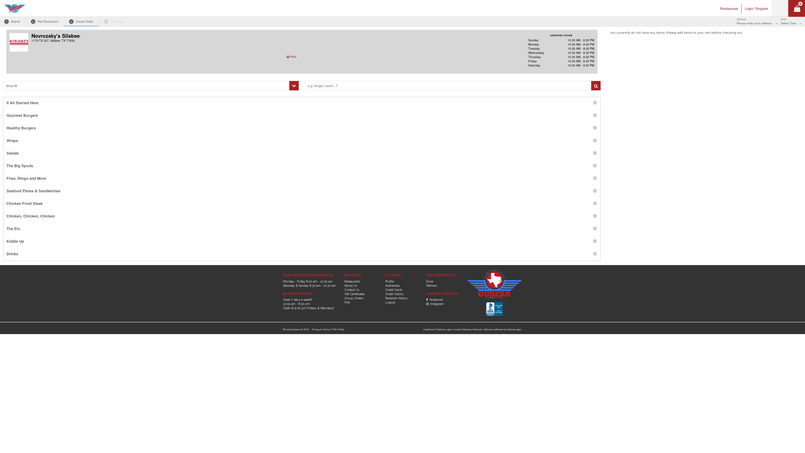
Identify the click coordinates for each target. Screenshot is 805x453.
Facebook (436, 299)
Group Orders (354, 298)
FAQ (347, 302)
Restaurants (352, 281)
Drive (429, 281)
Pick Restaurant (45, 21)
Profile (389, 281)
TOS (334, 329)
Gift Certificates (354, 294)
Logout (390, 302)
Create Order (82, 21)
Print (292, 57)
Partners (431, 285)
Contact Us (351, 290)
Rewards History (396, 298)
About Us (350, 285)
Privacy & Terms (321, 329)
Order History (394, 294)
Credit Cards (393, 290)
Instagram (437, 304)
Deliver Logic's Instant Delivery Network (459, 329)
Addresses (392, 285)
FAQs (341, 329)
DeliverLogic (514, 329)
